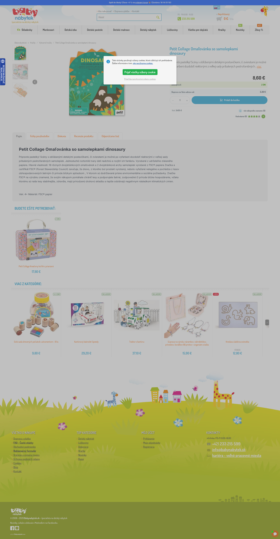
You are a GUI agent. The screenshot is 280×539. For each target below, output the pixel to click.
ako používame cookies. (143, 63)
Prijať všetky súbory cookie (140, 72)
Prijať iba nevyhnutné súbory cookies (140, 79)
